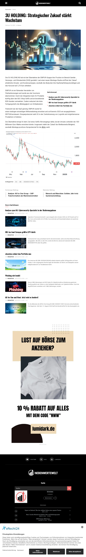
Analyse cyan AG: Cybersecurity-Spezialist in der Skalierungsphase (64, 98)
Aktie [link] (44, 127)
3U (16, 182)
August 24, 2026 (20, 213)
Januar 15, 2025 (42, 520)
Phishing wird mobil (12, 275)
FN (37, 182)
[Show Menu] (6, 3)
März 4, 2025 (42, 516)
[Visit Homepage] (43, 3)
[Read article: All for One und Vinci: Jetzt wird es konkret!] (15, 308)
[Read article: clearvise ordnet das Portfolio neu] (15, 265)
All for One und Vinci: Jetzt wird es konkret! (21, 297)
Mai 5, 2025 (45, 512)
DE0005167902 (29, 182)
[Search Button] (80, 3)
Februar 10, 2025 (10, 25)
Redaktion (11, 213)
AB (20, 182)
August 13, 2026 (20, 300)
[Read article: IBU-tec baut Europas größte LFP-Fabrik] (15, 243)
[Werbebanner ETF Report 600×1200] (43, 380)
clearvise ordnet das (56, 106)
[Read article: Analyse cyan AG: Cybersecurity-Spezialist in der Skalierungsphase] (15, 221)
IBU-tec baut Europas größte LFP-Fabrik (62, 102)
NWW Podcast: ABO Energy (43, 519)
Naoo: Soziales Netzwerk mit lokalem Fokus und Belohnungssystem (43, 514)
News (14, 9)
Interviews (50, 491)
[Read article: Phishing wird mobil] (15, 286)
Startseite (8, 9)
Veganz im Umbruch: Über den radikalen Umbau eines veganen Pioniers (43, 510)
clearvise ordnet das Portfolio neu (18, 254)
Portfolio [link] (66, 106)
